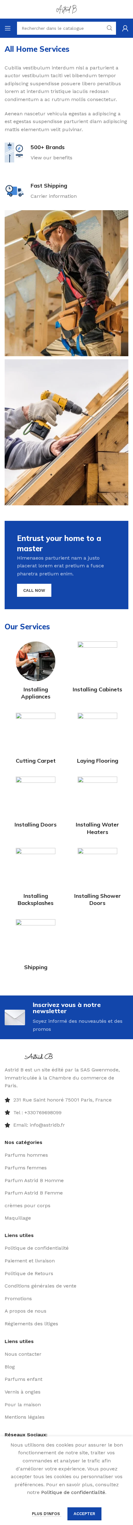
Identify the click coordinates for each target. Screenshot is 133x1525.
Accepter (84, 1513)
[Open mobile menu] (8, 28)
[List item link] (66, 1113)
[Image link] (39, 1055)
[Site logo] (66, 9)
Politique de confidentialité (73, 1492)
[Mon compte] (125, 28)
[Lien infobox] (38, 152)
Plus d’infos (46, 1513)
